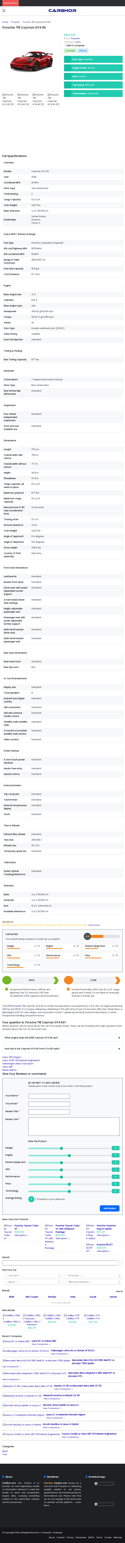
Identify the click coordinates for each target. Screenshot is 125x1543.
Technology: (12, 1190)
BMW (11, 1296)
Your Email (11, 1103)
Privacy (70, 1537)
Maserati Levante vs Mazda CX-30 (61, 1395)
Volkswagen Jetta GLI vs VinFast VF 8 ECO (73, 1350)
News (5, 1451)
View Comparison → (41, 1344)
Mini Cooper (32, 1296)
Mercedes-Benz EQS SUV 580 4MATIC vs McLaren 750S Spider (93, 1362)
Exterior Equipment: (15, 1162)
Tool (4, 1454)
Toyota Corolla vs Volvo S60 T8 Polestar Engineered (89, 1433)
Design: (9, 1147)
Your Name (12, 1095)
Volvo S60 (7, 1066)
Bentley (52, 1296)
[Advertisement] (62, 132)
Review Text (12, 1119)
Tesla (72, 1296)
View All (119, 1291)
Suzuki (93, 1296)
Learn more (94, 925)
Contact (61, 1537)
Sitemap (118, 1537)
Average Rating (13, 1198)
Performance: (12, 1176)
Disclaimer (81, 1537)
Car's (77, 41)
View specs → (21, 1235)
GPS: (7, 1169)
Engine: (9, 1154)
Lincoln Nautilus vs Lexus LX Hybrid (61, 1424)
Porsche (17, 1005)
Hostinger (57, 1532)
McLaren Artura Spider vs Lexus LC (61, 1404)
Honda (113, 1296)
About (52, 1537)
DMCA (91, 1537)
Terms (99, 1537)
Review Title (12, 1111)
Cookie (108, 1537)
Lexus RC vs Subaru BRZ (44, 1340)
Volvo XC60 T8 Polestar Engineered (20, 1060)
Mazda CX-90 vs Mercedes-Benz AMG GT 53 (77, 1385)
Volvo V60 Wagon (11, 1057)
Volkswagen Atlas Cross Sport (17, 1063)
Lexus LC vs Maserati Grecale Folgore (65, 1414)
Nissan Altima (9, 1070)
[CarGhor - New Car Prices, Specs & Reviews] (62, 10)
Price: (8, 1183)
